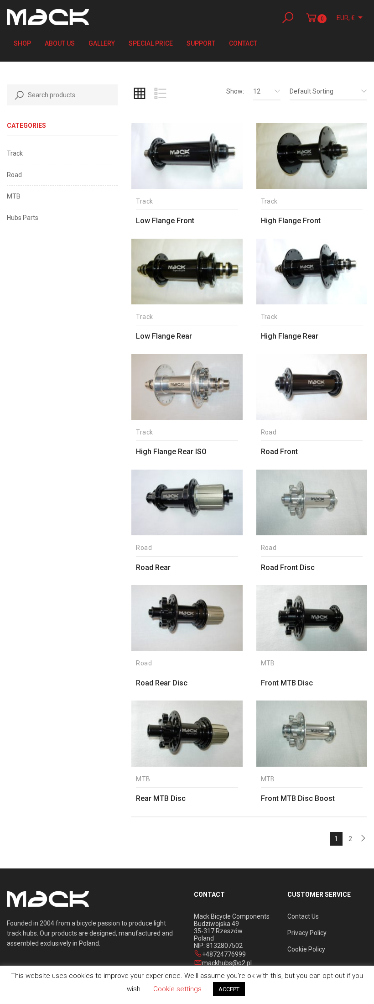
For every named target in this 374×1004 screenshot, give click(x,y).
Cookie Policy (306, 949)
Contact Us (303, 916)
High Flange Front (291, 220)
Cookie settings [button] (177, 989)
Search (17, 94)
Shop (22, 43)
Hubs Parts (22, 217)
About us (60, 43)
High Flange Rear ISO (171, 451)
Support (201, 43)
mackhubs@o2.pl (227, 963)
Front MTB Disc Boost (298, 798)
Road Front (279, 451)
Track (15, 153)
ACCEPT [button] (228, 989)
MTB (14, 196)
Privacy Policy (307, 932)
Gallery (101, 43)
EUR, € (346, 17)
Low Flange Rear (164, 336)
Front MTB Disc (287, 683)
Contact (243, 43)
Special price (151, 43)
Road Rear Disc (161, 683)
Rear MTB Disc (161, 798)
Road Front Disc (288, 567)
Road (14, 174)
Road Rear (153, 567)
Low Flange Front (165, 220)
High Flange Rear (289, 336)
